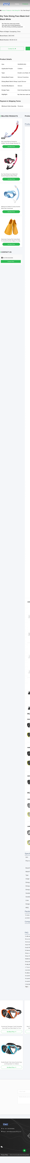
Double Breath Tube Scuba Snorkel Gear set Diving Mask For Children (11, 1062)
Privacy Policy (4, 1154)
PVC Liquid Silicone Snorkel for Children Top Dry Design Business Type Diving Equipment (11, 143)
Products (25, 4)
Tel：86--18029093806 (8, 1128)
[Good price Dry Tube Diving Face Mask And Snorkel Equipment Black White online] (11, 162)
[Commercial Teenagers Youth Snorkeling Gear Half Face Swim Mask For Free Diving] (11, 1013)
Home (17, 4)
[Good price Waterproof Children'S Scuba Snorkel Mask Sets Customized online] (11, 194)
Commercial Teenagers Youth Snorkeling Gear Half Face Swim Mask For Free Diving (11, 1027)
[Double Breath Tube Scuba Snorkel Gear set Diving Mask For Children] (11, 1048)
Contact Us (11, 48)
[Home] (6, 4)
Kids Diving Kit (15, 10)
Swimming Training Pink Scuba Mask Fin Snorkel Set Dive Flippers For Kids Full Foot (10, 241)
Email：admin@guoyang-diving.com (11, 1131)
